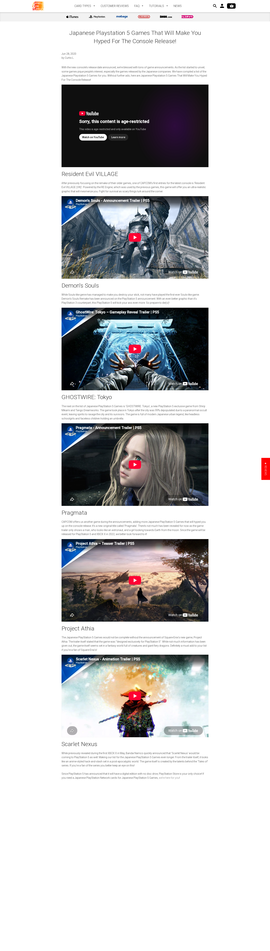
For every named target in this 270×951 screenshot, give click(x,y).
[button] (265, 469)
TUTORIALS (157, 6)
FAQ (137, 6)
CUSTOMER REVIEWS (115, 6)
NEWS (178, 6)
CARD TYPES (83, 6)
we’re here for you (169, 777)
